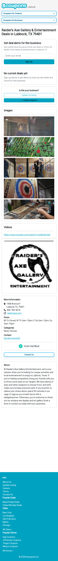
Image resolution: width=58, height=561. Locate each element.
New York (7, 512)
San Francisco (9, 519)
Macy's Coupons (10, 546)
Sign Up (29, 62)
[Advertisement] (29, 437)
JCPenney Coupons (12, 540)
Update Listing (9, 485)
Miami (5, 522)
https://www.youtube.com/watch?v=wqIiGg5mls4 (27, 235)
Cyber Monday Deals (12, 505)
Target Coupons (10, 543)
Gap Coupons (9, 537)
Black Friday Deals (11, 502)
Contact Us (29, 355)
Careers (6, 488)
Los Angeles (8, 516)
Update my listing (29, 95)
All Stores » (8, 550)
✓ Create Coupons (29, 100)
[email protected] (12, 338)
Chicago (6, 525)
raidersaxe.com (14, 313)
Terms (6, 491)
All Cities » (7, 529)
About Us (7, 482)
